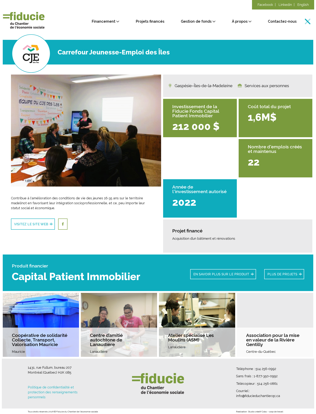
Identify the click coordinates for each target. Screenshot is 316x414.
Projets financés (150, 21)
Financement (103, 21)
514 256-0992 (265, 369)
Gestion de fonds (196, 21)
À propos (240, 21)
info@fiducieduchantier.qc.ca (258, 396)
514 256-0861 (267, 383)
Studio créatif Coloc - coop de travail (265, 411)
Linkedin (285, 5)
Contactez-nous (282, 21)
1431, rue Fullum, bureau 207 (50, 367)
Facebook (265, 5)
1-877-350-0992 (266, 376)
